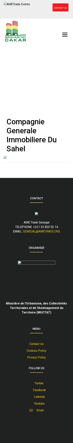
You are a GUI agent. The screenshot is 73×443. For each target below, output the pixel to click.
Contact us (36, 344)
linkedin (38, 397)
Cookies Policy (36, 350)
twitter (39, 383)
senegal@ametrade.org (41, 231)
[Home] (15, 31)
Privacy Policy (36, 357)
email (39, 410)
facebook (38, 390)
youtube (39, 403)
